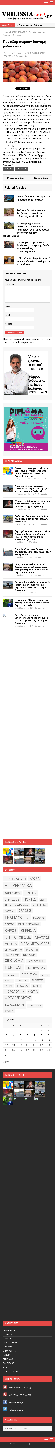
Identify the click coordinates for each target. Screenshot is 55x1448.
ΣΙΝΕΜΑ (9, 980)
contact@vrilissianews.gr (20, 1387)
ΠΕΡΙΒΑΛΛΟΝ (36, 968)
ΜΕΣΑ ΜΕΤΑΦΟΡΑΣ (35, 943)
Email (7, 315)
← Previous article (15, 177)
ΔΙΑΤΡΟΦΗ (9, 911)
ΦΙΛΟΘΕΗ (36, 986)
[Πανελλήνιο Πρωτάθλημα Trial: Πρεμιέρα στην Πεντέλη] (9, 200)
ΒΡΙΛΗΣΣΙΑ (7, 1346)
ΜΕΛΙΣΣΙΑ (11, 944)
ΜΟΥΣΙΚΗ (32, 949)
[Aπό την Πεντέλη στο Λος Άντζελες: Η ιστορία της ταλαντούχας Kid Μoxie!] (9, 214)
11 (13, 1040)
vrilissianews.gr (16, 1402)
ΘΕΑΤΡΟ (9, 924)
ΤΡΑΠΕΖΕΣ (38, 980)
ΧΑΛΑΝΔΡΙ (14, 1005)
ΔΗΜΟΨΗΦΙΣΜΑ (39, 905)
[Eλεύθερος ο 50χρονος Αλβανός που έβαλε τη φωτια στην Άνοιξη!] (40, 1316)
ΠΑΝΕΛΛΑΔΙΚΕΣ (36, 960)
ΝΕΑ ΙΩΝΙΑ (29, 954)
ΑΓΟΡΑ (34, 878)
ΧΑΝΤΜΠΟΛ (35, 1005)
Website (8, 323)
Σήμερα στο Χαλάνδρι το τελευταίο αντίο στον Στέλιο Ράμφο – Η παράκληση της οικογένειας (32, 504)
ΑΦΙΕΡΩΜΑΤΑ (12, 893)
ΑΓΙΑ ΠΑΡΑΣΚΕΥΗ (15, 878)
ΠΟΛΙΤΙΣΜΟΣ (8, 1363)
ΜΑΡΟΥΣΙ (42, 937)
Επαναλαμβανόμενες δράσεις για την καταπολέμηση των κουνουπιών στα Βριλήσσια (33, 552)
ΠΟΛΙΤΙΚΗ (29, 974)
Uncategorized (9, 1330)
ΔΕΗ (42, 899)
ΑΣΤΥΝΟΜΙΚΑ (18, 885)
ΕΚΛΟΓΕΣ (38, 918)
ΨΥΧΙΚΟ (9, 1011)
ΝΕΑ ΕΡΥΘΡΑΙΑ (12, 954)
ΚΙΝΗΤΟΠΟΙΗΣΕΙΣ (18, 937)
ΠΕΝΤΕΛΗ (21, 168)
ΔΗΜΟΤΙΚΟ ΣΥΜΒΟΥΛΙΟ (17, 904)
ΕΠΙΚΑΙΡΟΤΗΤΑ (9, 1350)
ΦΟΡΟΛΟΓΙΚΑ (14, 991)
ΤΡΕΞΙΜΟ (8, 986)
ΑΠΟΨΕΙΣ (7, 1338)
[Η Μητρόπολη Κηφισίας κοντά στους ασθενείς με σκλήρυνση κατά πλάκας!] (9, 262)
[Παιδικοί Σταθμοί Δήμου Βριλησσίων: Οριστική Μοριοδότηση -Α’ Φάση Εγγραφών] (29, 1316)
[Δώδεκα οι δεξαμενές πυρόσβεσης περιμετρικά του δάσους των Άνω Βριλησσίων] (8, 521)
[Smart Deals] (26, 373)
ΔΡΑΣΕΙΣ (8, 168)
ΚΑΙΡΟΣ (11, 930)
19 (20, 1044)
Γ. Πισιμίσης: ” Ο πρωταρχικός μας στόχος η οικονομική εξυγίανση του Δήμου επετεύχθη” (32, 603)
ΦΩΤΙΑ (33, 991)
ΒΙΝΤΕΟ (30, 893)
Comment (9, 284)
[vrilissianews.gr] (27, 15)
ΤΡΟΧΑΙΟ (22, 985)
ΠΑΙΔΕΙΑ (6, 1355)
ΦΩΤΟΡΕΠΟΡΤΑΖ (18, 997)
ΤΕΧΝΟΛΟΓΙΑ (22, 980)
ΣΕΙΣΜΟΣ (44, 975)
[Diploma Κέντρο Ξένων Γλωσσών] (26, 429)
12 (20, 1040)
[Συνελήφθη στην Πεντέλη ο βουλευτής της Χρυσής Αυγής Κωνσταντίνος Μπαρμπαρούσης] (9, 246)
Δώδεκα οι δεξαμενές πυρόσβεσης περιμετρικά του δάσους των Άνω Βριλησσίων (32, 519)
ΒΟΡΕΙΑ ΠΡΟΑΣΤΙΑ (11, 1342)
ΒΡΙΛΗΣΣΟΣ (12, 899)
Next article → (42, 177)
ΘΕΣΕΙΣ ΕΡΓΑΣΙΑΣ (28, 924)
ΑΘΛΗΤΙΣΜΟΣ (9, 1334)
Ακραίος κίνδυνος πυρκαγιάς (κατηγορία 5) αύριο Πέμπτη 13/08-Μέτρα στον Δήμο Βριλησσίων (32, 488)
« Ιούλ (6, 1061)
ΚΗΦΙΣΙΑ (28, 930)
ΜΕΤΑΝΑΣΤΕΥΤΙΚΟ (13, 949)
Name (7, 306)
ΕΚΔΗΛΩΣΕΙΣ (17, 917)
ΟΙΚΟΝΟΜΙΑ (14, 960)
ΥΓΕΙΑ (5, 1367)
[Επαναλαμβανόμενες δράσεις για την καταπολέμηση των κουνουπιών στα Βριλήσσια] (8, 554)
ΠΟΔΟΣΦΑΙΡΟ (11, 975)
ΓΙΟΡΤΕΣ (29, 899)
